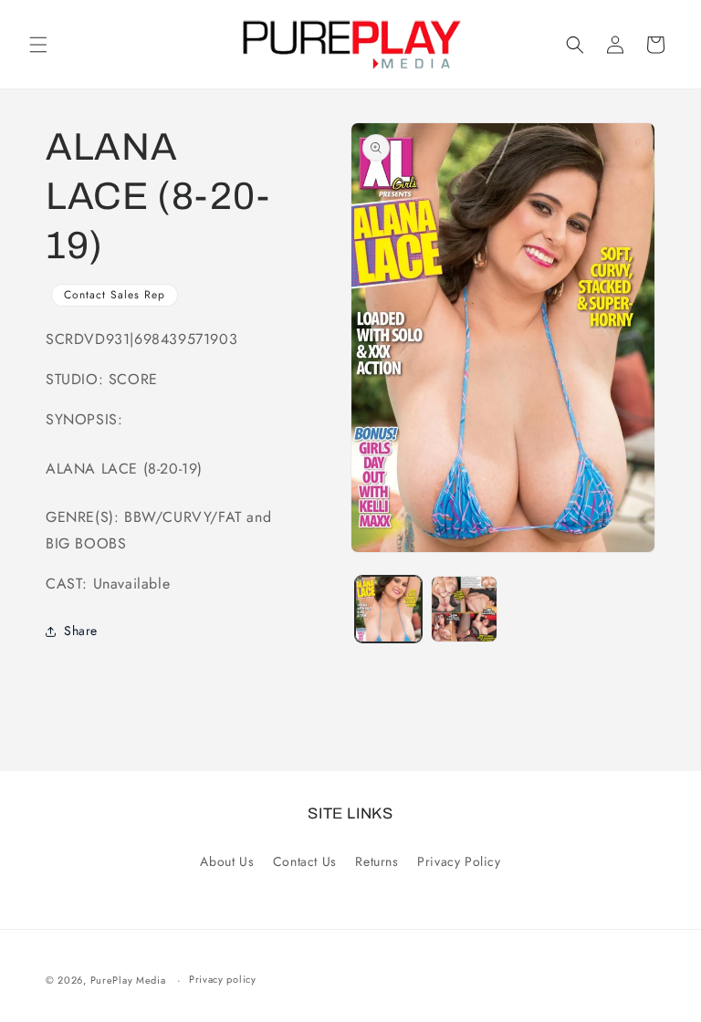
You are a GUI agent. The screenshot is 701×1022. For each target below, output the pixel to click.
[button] (38, 45)
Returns (376, 861)
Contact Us (305, 861)
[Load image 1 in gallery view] (388, 609)
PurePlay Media (128, 980)
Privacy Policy (458, 861)
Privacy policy (222, 979)
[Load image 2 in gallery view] (464, 609)
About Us (227, 861)
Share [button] (81, 630)
